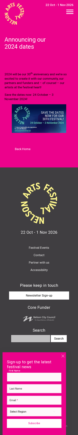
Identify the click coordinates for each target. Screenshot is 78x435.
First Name (15, 370)
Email (14, 400)
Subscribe (34, 423)
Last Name (16, 388)
